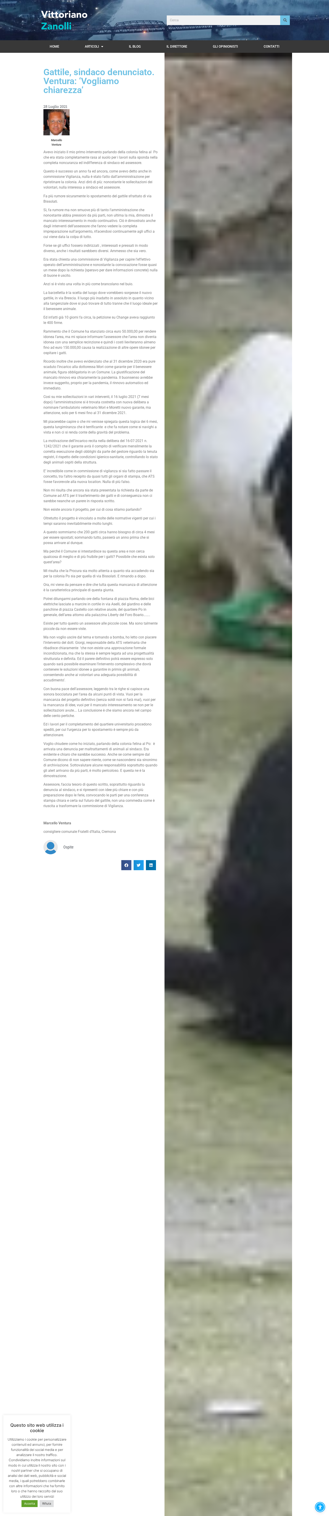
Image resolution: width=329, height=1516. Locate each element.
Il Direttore (177, 47)
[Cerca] (285, 20)
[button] (126, 865)
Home (54, 47)
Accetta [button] (29, 1503)
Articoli (92, 47)
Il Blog (135, 47)
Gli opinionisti (225, 47)
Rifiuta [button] (46, 1503)
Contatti (271, 47)
